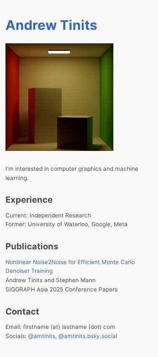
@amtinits (41, 336)
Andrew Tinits (51, 25)
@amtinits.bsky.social (88, 336)
